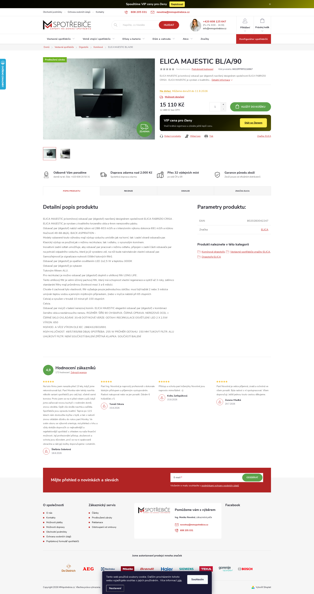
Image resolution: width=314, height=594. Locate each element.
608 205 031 (186, 530)
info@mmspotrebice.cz (214, 28)
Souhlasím (197, 579)
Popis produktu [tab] (71, 191)
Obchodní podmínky (52, 12)
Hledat (169, 25)
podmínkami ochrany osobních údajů (220, 485)
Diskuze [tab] (185, 191)
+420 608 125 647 (214, 21)
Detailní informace (221, 79)
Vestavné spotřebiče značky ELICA (250, 252)
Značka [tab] (242, 191)
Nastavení (115, 588)
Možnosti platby (54, 522)
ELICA (264, 229)
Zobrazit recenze (79, 372)
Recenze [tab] (128, 191)
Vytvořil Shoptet (263, 587)
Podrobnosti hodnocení (202, 69)
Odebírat (252, 477)
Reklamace (97, 522)
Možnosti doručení (174, 96)
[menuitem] (61, 39)
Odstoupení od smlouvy (104, 527)
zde (179, 580)
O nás (49, 513)
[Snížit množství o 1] (223, 109)
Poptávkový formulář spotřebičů (62, 541)
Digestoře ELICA (211, 257)
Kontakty (100, 12)
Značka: (264, 136)
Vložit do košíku (253, 107)
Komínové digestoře (213, 252)
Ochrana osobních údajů (79, 12)
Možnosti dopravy (55, 527)
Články (95, 513)
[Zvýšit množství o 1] (223, 104)
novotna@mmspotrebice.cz (194, 524)
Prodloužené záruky (102, 517)
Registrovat (177, 4)
